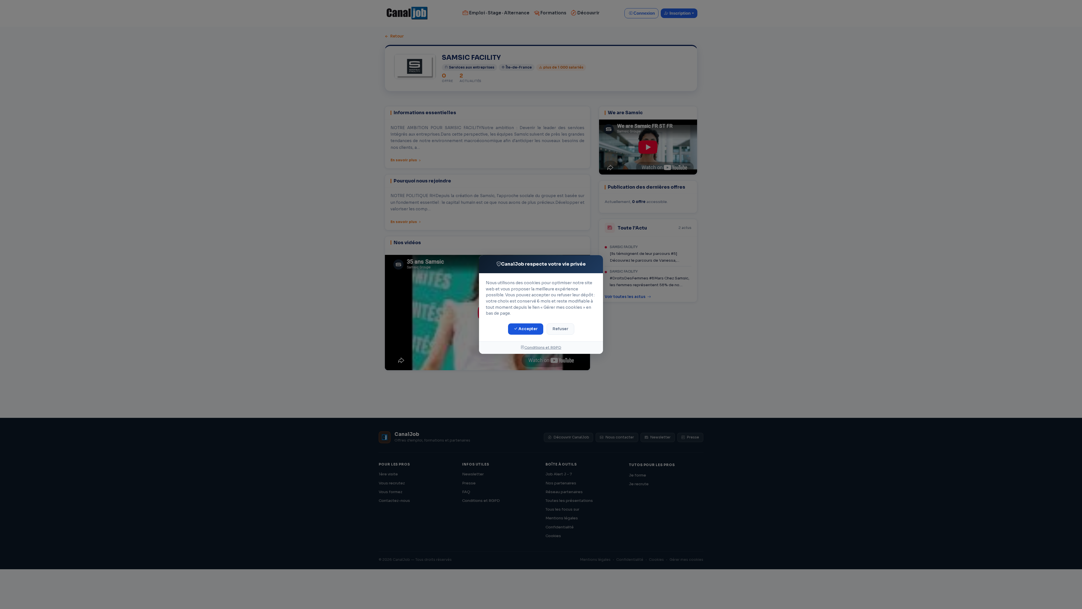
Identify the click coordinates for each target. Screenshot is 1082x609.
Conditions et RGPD (542, 347)
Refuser (560, 328)
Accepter (528, 328)
